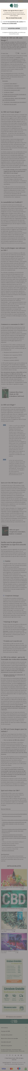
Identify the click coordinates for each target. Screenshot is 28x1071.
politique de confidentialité (9, 23)
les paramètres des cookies (15, 21)
